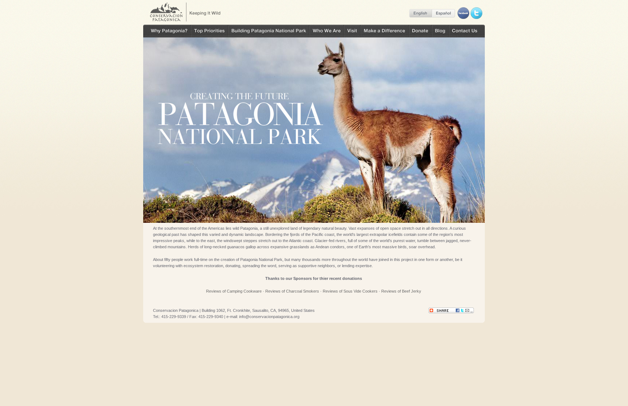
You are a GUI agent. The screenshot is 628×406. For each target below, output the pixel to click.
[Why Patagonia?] (167, 31)
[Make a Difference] (385, 31)
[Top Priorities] (209, 31)
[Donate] (420, 31)
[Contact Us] (467, 31)
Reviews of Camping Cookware (234, 291)
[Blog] (440, 31)
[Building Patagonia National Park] (268, 31)
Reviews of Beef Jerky (401, 291)
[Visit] (352, 31)
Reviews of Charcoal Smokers (292, 291)
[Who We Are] (326, 31)
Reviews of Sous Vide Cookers (350, 291)
